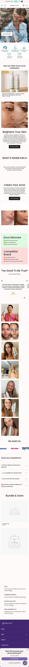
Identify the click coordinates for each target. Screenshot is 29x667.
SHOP (3, 629)
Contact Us (4, 645)
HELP (2, 634)
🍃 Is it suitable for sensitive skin (11, 473)
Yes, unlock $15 (14, 658)
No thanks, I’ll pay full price (14, 662)
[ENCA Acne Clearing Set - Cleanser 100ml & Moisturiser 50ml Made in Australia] (14, 81)
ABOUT (3, 640)
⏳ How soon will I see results (10, 479)
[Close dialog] (27, 650)
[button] (25, 663)
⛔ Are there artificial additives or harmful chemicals (11, 485)
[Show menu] (2, 5)
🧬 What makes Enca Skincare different (10, 466)
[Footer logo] (7, 623)
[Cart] (26, 5)
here (11, 590)
